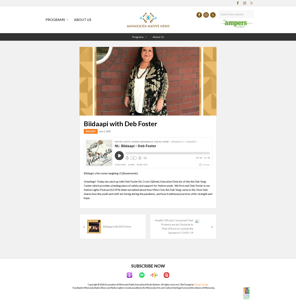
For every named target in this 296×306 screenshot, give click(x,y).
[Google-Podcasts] (154, 275)
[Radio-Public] (166, 275)
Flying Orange (201, 284)
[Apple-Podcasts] (129, 275)
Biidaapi (91, 131)
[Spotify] (142, 275)
